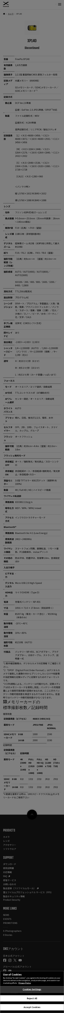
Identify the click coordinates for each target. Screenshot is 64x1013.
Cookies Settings (32, 989)
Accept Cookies (32, 1007)
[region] (32, 992)
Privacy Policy (24, 983)
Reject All (32, 998)
